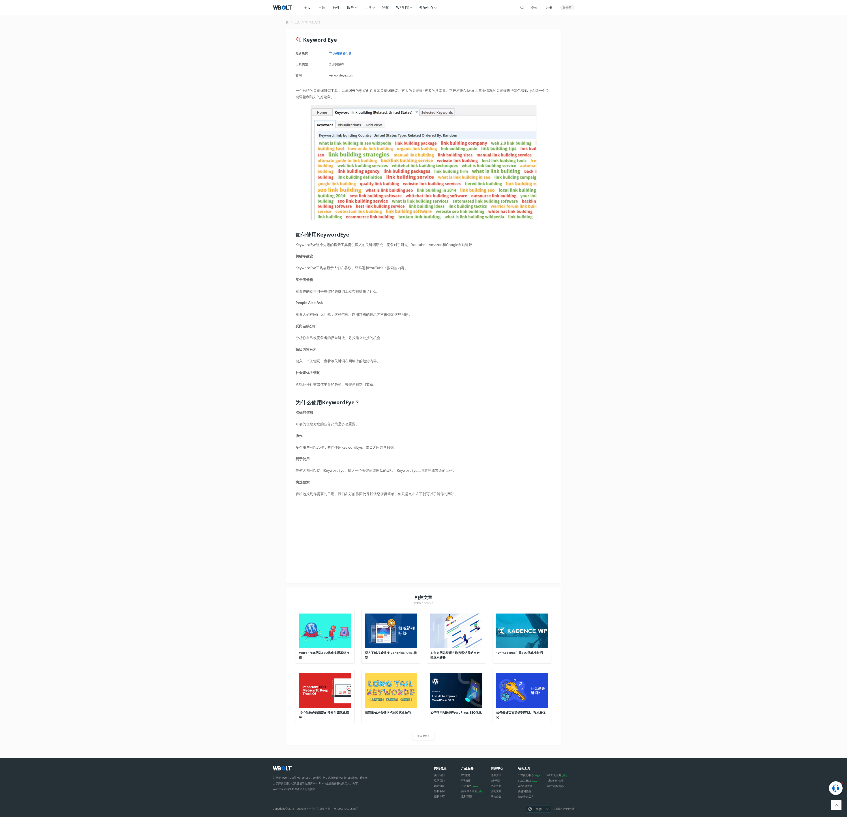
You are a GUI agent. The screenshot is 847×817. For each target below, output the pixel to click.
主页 (307, 7)
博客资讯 (496, 775)
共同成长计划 (469, 791)
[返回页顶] (836, 805)
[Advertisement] (423, 539)
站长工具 (524, 768)
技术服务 (466, 786)
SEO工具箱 (312, 22)
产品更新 (496, 786)
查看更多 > (423, 736)
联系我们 (439, 780)
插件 (336, 7)
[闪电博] (283, 7)
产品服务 (467, 768)
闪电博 (570, 809)
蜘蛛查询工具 (526, 796)
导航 (385, 7)
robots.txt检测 (555, 780)
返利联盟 (466, 796)
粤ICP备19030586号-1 (347, 809)
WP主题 (465, 775)
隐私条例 (439, 791)
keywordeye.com (341, 75)
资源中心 (426, 7)
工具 (367, 7)
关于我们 (439, 775)
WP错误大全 (525, 786)
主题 (321, 7)
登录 (534, 7)
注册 (549, 7)
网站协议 (439, 786)
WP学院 (402, 7)
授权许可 (439, 796)
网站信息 (440, 768)
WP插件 (465, 780)
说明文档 (496, 791)
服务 (350, 7)
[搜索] (522, 7)
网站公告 (496, 796)
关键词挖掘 (524, 791)
